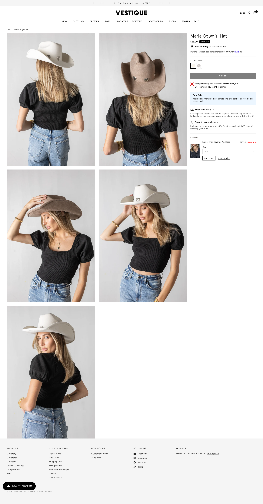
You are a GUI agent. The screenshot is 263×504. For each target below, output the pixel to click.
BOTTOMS (137, 21)
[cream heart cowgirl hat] (89, 39)
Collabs (52, 473)
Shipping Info (55, 461)
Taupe (199, 66)
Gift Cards (54, 457)
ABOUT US (12, 448)
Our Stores (12, 457)
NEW (64, 21)
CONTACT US (98, 448)
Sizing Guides (55, 465)
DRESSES (94, 21)
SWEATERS (122, 21)
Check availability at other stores (210, 87)
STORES (186, 21)
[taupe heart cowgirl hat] (181, 39)
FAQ (9, 473)
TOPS (107, 21)
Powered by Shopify (45, 491)
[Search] (249, 12)
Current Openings (15, 465)
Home (9, 30)
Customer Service (99, 453)
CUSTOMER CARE (58, 448)
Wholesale (96, 457)
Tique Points (55, 453)
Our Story (11, 453)
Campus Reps (13, 469)
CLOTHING (78, 21)
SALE (196, 21)
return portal (213, 453)
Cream (193, 66)
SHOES (172, 21)
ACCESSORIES (155, 21)
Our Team (11, 461)
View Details (223, 158)
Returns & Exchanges (59, 469)
